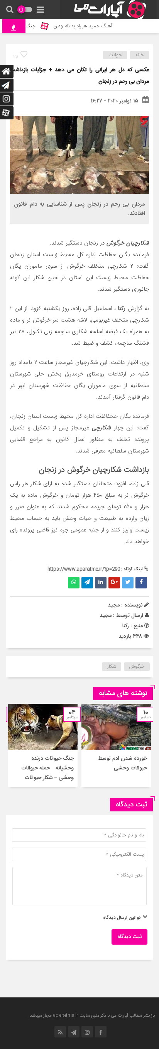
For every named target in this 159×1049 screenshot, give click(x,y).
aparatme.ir (65, 1015)
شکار (111, 666)
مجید (106, 615)
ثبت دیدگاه (129, 937)
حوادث (115, 55)
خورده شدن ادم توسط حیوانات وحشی (122, 763)
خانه (139, 55)
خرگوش (137, 666)
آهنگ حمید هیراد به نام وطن (87, 26)
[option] (116, 745)
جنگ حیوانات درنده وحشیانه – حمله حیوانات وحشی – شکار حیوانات (47, 768)
